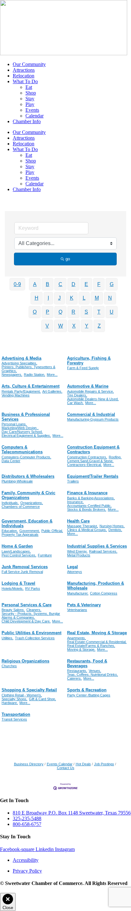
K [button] (71, 298)
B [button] (47, 284)
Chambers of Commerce (21, 507)
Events (32, 110)
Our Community (29, 64)
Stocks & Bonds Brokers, (86, 509)
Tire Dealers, (77, 395)
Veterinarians (77, 610)
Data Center (11, 461)
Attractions (24, 70)
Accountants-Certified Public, (89, 506)
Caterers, (74, 678)
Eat (28, 87)
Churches (9, 666)
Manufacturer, (77, 593)
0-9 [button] (17, 284)
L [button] (84, 298)
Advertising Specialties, (19, 363)
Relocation (23, 75)
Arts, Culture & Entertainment (30, 386)
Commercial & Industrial (91, 414)
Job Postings (104, 764)
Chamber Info (27, 121)
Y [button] (86, 326)
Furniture (45, 555)
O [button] (35, 312)
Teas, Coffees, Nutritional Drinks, (92, 674)
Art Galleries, (52, 391)
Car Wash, (75, 403)
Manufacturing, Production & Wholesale (95, 585)
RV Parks (32, 588)
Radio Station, (34, 374)
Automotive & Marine (87, 386)
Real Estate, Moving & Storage (97, 632)
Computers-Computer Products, (26, 457)
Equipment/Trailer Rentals (92, 476)
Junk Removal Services (25, 566)
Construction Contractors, (87, 457)
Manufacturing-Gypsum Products (93, 419)
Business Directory (29, 764)
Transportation (16, 714)
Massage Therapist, (82, 526)
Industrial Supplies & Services (97, 546)
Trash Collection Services (35, 638)
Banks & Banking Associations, (91, 498)
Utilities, (7, 638)
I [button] (48, 298)
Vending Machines (16, 395)
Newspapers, (12, 374)
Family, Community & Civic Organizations (28, 495)
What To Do (25, 81)
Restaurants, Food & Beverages (87, 663)
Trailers (73, 481)
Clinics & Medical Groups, (87, 530)
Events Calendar (59, 764)
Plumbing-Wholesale (17, 481)
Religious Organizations (25, 661)
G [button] (112, 284)
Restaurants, (77, 671)
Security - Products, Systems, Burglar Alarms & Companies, (31, 615)
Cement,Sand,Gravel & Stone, (90, 461)
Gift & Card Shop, (42, 699)
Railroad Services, (103, 551)
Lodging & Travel (18, 583)
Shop (30, 93)
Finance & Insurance (87, 492)
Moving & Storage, (81, 649)
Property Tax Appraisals (20, 534)
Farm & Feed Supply (83, 368)
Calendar (34, 115)
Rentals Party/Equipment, (21, 391)
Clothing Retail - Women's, (22, 695)
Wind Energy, (77, 551)
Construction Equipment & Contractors (93, 449)
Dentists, (115, 530)
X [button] (74, 326)
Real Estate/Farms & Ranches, (91, 646)
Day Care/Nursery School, (22, 432)
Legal (72, 566)
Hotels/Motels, (13, 588)
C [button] (60, 284)
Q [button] (60, 312)
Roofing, (115, 457)
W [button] (60, 326)
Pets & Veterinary (84, 604)
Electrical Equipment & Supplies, (26, 435)
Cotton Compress (103, 593)
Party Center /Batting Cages (88, 695)
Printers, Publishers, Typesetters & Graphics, (28, 369)
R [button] (73, 312)
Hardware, (10, 703)
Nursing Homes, (112, 526)
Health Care (78, 521)
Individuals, (10, 503)
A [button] (35, 284)
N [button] (110, 298)
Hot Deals (83, 764)
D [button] (73, 284)
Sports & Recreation (87, 690)
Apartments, (76, 638)
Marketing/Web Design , (20, 428)
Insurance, (75, 502)
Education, (10, 531)
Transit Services (14, 719)
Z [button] (99, 326)
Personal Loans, (14, 424)
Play (29, 104)
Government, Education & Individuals (27, 523)
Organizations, (31, 503)
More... (52, 374)
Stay (29, 98)
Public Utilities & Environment (31, 632)
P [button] (47, 312)
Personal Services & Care (27, 604)
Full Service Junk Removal (22, 572)
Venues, (95, 671)
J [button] (59, 298)
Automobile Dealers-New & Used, (93, 399)
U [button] (112, 312)
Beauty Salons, (13, 610)
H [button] (36, 298)
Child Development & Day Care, (26, 621)
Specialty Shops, (14, 699)
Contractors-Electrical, (84, 465)
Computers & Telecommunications (22, 449)
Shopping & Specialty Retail (29, 690)
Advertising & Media (21, 358)
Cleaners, (33, 610)
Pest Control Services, (19, 555)
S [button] (86, 312)
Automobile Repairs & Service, (90, 391)
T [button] (98, 312)
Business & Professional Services (26, 417)
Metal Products (78, 555)
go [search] (68, 258)
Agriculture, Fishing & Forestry (89, 360)
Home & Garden (17, 546)
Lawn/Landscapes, (16, 551)
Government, (29, 531)
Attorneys (74, 572)
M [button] (97, 298)
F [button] (98, 284)
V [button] (47, 326)
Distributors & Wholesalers (28, 476)
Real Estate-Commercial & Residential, (97, 642)
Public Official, (52, 531)
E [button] (86, 284)
